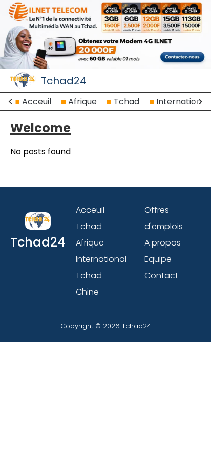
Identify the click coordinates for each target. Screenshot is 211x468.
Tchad (126, 101)
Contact (161, 275)
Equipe (158, 259)
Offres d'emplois (163, 218)
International (182, 101)
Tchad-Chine (91, 284)
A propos (162, 243)
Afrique (82, 101)
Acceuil (36, 101)
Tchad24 (64, 81)
